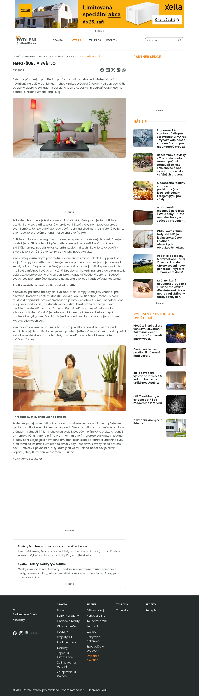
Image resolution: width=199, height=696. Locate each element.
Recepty (111, 40)
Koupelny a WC (97, 621)
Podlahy (62, 632)
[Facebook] (15, 634)
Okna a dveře (66, 626)
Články (74, 56)
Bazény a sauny (68, 616)
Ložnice (91, 632)
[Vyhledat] (180, 40)
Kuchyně (92, 626)
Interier (76, 40)
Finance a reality (68, 621)
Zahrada (95, 40)
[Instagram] (21, 634)
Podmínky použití (72, 690)
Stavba (58, 40)
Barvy (61, 610)
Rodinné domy (67, 642)
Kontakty (19, 620)
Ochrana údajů (98, 690)
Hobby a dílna (96, 616)
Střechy (62, 648)
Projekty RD (64, 637)
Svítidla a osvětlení (52, 56)
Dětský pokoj (95, 610)
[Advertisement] (69, 186)
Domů (17, 56)
